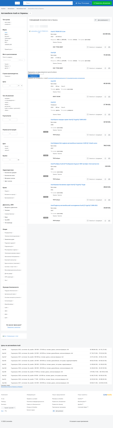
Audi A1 (4, 379)
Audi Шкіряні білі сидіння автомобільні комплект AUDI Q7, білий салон (74, 143)
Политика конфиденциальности (35, 401)
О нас (2, 398)
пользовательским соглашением (76, 78)
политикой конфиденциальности (57, 78)
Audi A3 (4, 364)
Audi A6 (4, 349)
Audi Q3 (4, 375)
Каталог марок (31, 410)
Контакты (3, 404)
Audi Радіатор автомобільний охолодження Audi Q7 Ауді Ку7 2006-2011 (74, 205)
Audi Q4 (53, 52)
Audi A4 (53, 102)
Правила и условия (32, 398)
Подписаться (33, 76)
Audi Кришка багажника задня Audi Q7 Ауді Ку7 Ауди (68, 184)
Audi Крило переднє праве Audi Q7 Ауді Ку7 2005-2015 (68, 119)
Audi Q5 (4, 368)
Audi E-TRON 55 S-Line (58, 31)
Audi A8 (4, 371)
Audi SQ (4, 383)
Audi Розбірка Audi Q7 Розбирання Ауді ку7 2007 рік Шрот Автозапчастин (75, 164)
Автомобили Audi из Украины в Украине (12, 386)
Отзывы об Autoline (32, 407)
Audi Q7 (4, 357)
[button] (105, 47)
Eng (2, 411)
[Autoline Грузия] (7, 3)
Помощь (3, 401)
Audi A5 (4, 360)
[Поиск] (25, 3)
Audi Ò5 (53, 81)
